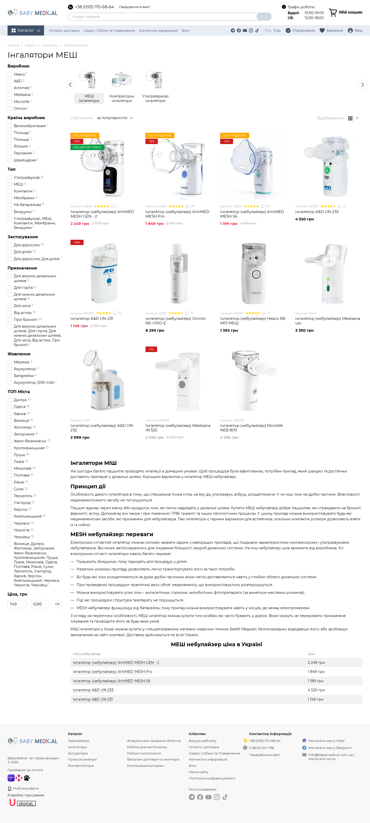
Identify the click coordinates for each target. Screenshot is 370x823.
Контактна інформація (158, 30)
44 (267, 206)
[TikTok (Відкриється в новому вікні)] (257, 30)
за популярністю (112, 118)
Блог (186, 30)
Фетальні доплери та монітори (153, 759)
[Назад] (70, 84)
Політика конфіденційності (212, 778)
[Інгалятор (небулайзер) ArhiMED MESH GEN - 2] (104, 166)
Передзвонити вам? (134, 7)
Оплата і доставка (64, 30)
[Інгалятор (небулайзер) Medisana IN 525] (179, 380)
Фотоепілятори (81, 766)
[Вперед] (362, 84)
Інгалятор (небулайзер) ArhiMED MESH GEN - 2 (116, 662)
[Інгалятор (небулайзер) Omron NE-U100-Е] (179, 273)
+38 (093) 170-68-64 (94, 7)
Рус (268, 30)
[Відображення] (353, 118)
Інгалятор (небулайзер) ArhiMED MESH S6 (112, 681)
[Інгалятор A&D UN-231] (104, 273)
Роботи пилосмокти (144, 753)
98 (192, 206)
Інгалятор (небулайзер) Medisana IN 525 (177, 427)
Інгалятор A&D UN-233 (93, 690)
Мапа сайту (198, 772)
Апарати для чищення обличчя (154, 741)
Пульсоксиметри (82, 759)
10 (119, 313)
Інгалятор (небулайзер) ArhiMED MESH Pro (112, 671)
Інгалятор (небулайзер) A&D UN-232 (102, 427)
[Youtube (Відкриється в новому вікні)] (245, 30)
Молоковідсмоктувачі (145, 766)
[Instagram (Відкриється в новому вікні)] (251, 30)
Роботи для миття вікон (147, 747)
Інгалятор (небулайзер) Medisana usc (327, 320)
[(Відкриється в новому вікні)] (26, 777)
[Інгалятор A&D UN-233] (329, 166)
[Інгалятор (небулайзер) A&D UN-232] (104, 380)
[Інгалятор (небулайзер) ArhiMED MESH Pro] (179, 166)
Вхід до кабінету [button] (202, 741)
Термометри (78, 741)
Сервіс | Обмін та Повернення (109, 30)
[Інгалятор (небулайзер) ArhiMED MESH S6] (254, 166)
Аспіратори (78, 753)
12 (343, 206)
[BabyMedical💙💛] (33, 740)
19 (191, 313)
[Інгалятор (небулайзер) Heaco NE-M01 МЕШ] (254, 273)
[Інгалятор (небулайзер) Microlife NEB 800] (254, 380)
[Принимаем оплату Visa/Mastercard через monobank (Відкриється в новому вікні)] (11, 777)
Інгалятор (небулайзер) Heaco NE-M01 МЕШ (253, 320)
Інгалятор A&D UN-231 (93, 699)
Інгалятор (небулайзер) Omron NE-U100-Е (175, 320)
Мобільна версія (25, 788)
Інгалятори (77, 747)
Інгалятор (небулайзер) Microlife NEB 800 (251, 427)
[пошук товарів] (264, 17)
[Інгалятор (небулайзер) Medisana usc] (329, 273)
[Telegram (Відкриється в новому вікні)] (233, 30)
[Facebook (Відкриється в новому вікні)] (239, 30)
